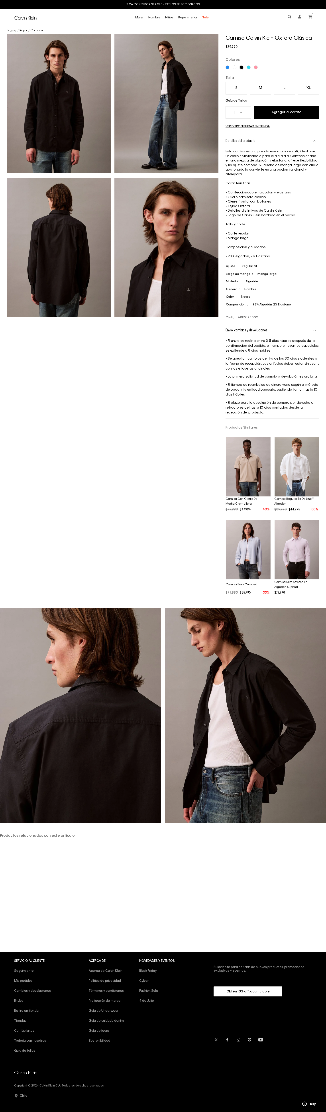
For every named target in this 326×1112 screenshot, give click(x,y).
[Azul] (227, 67)
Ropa (23, 30)
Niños (169, 17)
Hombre (154, 17)
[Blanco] (234, 67)
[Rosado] (256, 67)
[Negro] (242, 67)
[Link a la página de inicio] (12, 30)
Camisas (36, 30)
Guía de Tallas (236, 100)
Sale (205, 17)
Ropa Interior (187, 17)
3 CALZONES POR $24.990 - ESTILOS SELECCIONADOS (163, 4)
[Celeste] (249, 67)
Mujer (139, 17)
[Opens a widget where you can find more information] (309, 1104)
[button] (290, 17)
